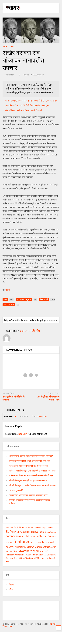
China (20, 532)
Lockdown (29, 547)
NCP (42, 551)
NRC (46, 551)
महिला (11, 589)
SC (37, 554)
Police (17, 555)
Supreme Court (12, 558)
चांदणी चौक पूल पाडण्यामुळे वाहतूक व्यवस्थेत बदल (28, 480)
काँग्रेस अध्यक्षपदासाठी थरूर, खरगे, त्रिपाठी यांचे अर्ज (29, 461)
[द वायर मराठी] (12, 10)
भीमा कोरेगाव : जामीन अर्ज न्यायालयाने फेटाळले (23, 110)
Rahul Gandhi (25, 555)
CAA (14, 532)
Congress (29, 531)
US (38, 558)
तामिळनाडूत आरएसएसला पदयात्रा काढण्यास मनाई (28, 495)
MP (54, 547)
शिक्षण (11, 584)
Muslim (16, 551)
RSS (33, 555)
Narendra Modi (29, 551)
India (39, 542)
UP (35, 558)
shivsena (43, 555)
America (9, 527)
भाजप (8, 561)
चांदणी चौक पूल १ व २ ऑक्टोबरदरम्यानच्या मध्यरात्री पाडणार (32, 485)
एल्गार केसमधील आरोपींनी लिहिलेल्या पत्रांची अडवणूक (27, 105)
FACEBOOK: (24, 416)
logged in (22, 434)
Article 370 (29, 527)
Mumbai (9, 551)
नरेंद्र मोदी (51, 558)
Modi (50, 547)
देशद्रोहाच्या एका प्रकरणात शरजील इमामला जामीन (28, 466)
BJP (9, 532)
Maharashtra (41, 547)
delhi (28, 536)
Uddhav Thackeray (26, 558)
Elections (43, 536)
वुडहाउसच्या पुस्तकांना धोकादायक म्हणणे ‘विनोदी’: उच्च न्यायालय (31, 100)
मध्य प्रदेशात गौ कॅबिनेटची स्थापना (13, 398)
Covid (22, 536)
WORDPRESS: (10, 416)
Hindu (33, 543)
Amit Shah (19, 527)
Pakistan (10, 554)
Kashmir (19, 546)
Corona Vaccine (50, 532)
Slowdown (51, 555)
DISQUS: (39, 416)
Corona (39, 531)
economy (35, 536)
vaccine (44, 558)
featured (22, 541)
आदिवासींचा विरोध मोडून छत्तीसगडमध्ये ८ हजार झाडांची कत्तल (32, 470)
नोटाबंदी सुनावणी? (16, 490)
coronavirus (13, 536)
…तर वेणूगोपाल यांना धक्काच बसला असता (47, 398)
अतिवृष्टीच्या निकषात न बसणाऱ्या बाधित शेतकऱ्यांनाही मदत (31, 475)
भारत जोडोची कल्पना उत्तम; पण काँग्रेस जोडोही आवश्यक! (31, 456)
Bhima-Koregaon (41, 528)
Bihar (51, 528)
